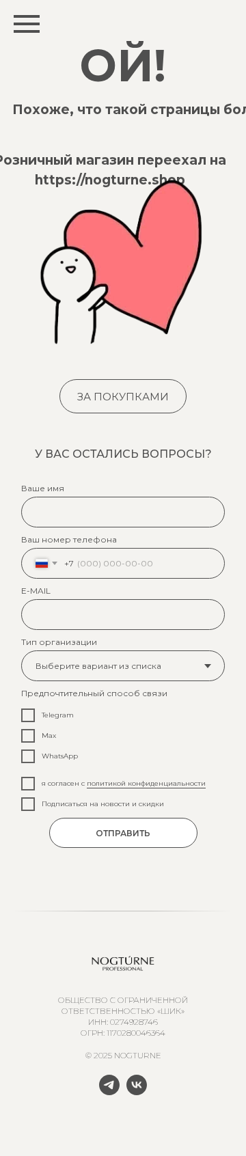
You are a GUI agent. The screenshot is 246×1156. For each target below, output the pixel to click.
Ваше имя (42, 488)
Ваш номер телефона (69, 539)
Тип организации (59, 642)
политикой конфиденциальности (146, 783)
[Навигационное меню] (27, 24)
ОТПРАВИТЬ (123, 833)
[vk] (136, 1091)
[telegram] (109, 1091)
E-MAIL (36, 591)
